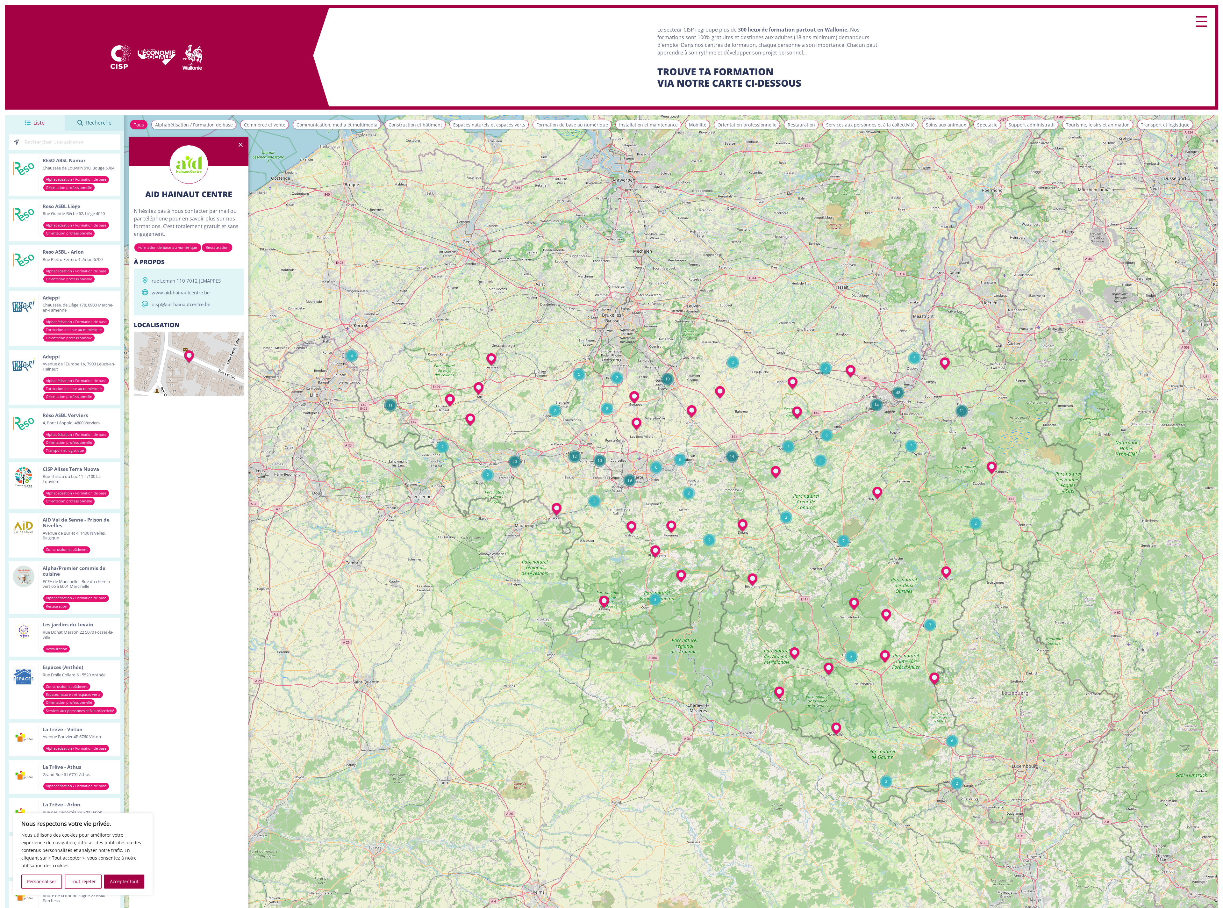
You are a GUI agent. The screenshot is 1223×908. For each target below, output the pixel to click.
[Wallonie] (192, 57)
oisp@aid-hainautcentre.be (181, 304)
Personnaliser (41, 881)
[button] (991, 468)
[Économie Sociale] (157, 57)
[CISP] (120, 57)
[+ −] (189, 364)
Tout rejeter (83, 881)
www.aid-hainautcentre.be (181, 292)
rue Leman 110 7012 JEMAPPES (186, 280)
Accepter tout (124, 881)
